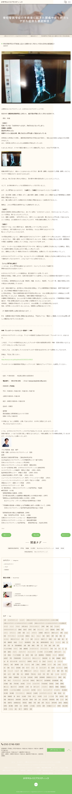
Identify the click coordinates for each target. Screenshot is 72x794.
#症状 (62, 548)
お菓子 (48, 671)
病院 (61, 680)
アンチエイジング (17, 680)
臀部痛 (61, 684)
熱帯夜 (59, 706)
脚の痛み (51, 684)
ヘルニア (17, 671)
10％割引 (40, 696)
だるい (32, 668)
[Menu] (69, 2)
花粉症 (15, 642)
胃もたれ (48, 703)
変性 (62, 671)
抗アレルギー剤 (13, 661)
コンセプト (22, 620)
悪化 (55, 664)
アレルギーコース (26, 658)
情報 (61, 633)
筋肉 (5, 674)
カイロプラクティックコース (46, 693)
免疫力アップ (44, 639)
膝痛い (33, 645)
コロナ (46, 629)
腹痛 (39, 703)
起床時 (52, 668)
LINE (39, 699)
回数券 (59, 677)
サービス (6, 626)
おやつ (9, 674)
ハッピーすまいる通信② (15, 690)
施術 (50, 645)
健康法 (9, 652)
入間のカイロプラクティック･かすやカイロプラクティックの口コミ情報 (42, 620)
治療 (25, 645)
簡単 (66, 696)
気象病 (30, 703)
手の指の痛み (44, 684)
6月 (4, 668)
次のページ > (65, 535)
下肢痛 (56, 684)
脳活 (11, 684)
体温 (57, 636)
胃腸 (5, 703)
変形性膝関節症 (18, 645)
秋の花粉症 (64, 690)
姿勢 (43, 703)
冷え (22, 674)
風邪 (32, 639)
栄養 (31, 709)
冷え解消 (35, 693)
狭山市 (25, 629)
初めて (9, 680)
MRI (21, 671)
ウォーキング (59, 668)
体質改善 (27, 674)
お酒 (22, 664)
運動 (61, 636)
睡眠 (59, 639)
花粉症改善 (18, 699)
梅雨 (57, 699)
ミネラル (11, 709)
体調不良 (10, 703)
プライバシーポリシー (34, 626)
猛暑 (5, 652)
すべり (53, 671)
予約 (57, 696)
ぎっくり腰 (23, 677)
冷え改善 (24, 696)
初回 (5, 680)
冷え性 (39, 674)
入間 (5, 620)
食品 (52, 674)
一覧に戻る (36, 535)
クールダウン (57, 690)
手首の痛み (16, 684)
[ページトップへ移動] (69, 750)
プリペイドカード (44, 649)
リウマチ (29, 684)
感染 (23, 639)
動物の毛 (51, 687)
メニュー (12, 626)
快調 (33, 664)
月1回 (46, 645)
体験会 (9, 655)
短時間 (65, 668)
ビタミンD (60, 661)
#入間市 (33, 548)
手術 (34, 642)
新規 (64, 677)
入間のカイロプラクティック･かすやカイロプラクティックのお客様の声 (50, 623)
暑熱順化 (66, 703)
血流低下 (6, 658)
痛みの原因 (65, 706)
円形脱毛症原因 (17, 658)
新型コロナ (47, 633)
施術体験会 (41, 655)
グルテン (15, 652)
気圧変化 (25, 703)
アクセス (18, 626)
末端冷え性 (29, 693)
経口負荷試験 (55, 680)
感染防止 (28, 636)
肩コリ (12, 668)
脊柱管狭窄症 (28, 642)
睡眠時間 (10, 642)
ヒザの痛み (32, 706)
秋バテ (27, 668)
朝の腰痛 (12, 693)
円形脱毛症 (48, 655)
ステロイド (34, 633)
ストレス (55, 655)
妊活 (51, 626)
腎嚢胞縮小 (62, 687)
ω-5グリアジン (22, 661)
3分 (64, 693)
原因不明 (6, 690)
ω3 (55, 661)
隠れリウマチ (14, 687)
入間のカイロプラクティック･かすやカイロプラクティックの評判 (18, 623)
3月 (41, 645)
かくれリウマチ (36, 684)
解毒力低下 (61, 655)
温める (18, 696)
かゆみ (59, 664)
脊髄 (18, 674)
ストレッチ (10, 671)
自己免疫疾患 (47, 680)
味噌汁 (50, 639)
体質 (62, 629)
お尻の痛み (30, 677)
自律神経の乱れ (17, 703)
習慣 (5, 642)
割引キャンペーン (36, 658)
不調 (35, 703)
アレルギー (57, 626)
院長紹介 (6, 570)
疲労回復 (18, 668)
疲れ (16, 709)
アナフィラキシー (12, 636)
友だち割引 (45, 699)
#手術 (22, 548)
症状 (9, 645)
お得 (36, 655)
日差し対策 (25, 699)
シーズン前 (51, 696)
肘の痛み (23, 684)
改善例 (36, 677)
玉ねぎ (44, 661)
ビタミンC (37, 639)
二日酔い (38, 664)
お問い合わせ (25, 626)
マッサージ (58, 642)
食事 (53, 636)
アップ (27, 639)
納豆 (12, 664)
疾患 (5, 636)
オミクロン (6, 639)
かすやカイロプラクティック (10, 629)
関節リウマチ (39, 680)
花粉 (58, 645)
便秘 (5, 696)
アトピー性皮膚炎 (17, 655)
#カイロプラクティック (41, 552)
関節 (38, 645)
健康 (34, 629)
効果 (54, 645)
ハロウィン (35, 671)
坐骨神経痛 (42, 677)
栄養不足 (26, 709)
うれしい (38, 636)
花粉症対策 (44, 658)
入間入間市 (21, 687)
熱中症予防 (54, 703)
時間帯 (16, 706)
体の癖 (5, 709)
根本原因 (26, 706)
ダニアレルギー (43, 668)
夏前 (66, 699)
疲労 (23, 668)
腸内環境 (17, 664)
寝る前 (59, 693)
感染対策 (52, 629)
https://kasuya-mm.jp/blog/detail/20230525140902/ (17, 359)
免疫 (44, 636)
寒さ (66, 671)
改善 (14, 674)
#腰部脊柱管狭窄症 (13, 548)
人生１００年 (26, 680)
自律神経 (44, 664)
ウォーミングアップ (47, 690)
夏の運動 (11, 706)
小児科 (27, 687)
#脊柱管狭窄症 (28, 552)
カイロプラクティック (13, 620)
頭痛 (8, 668)
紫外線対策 (52, 699)
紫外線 (31, 699)
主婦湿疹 (41, 633)
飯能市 (20, 629)
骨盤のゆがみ (11, 699)
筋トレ (34, 696)
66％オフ (35, 661)
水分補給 (6, 684)
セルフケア (63, 674)
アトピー (21, 642)
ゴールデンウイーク (34, 649)
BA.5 (59, 649)
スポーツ (39, 690)
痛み (38, 642)
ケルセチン (50, 661)
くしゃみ (57, 674)
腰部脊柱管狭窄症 (45, 642)
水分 (21, 706)
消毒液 (57, 629)
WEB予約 (61, 696)
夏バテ (20, 709)
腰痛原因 (26, 649)
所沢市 (30, 629)
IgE (4, 661)
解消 (64, 642)
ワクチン (16, 649)
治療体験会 (16, 677)
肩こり (52, 642)
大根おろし (6, 664)
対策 (36, 699)
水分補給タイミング (51, 706)
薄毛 (11, 658)
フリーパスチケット (20, 693)
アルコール (27, 664)
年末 (44, 674)
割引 (48, 674)
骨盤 (5, 699)
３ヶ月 (45, 696)
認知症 (27, 655)
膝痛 (29, 645)
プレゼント (42, 671)
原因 (5, 645)
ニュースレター (26, 690)
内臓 (21, 649)
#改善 (57, 548)
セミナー (50, 664)
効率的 (5, 706)
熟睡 (55, 693)
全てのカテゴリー (9, 564)
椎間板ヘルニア (27, 671)
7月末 (51, 649)
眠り (63, 639)
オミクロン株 (21, 636)
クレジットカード (31, 652)
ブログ (2, 528)
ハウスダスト (44, 687)
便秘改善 (10, 696)
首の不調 (33, 690)
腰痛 (47, 626)
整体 (53, 658)
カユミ (28, 633)
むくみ (61, 699)
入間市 (42, 626)
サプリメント (13, 633)
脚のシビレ (6, 687)
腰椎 (58, 671)
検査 (32, 655)
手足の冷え (33, 674)
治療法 (10, 677)
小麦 (5, 655)
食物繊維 (58, 658)
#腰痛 (27, 548)
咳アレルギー (37, 687)
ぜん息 (66, 633)
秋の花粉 (6, 693)
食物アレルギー (55, 633)
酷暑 (44, 706)
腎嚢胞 (56, 687)
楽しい (33, 636)
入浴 (55, 639)
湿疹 (24, 633)
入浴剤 (19, 633)
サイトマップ (58, 773)
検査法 (5, 677)
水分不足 (39, 706)
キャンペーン (40, 629)
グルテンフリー (22, 652)
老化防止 (33, 680)
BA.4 (55, 649)
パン (64, 652)
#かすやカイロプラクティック (45, 548)
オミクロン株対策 (48, 652)
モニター (65, 664)
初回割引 (30, 661)
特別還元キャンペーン (51, 677)
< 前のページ (6, 535)
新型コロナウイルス (15, 639)
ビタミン (6, 633)
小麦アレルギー (57, 652)
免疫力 (48, 636)
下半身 (29, 696)
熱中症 (60, 703)
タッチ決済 (40, 652)
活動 (5, 671)
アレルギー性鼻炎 (8, 649)
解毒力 (63, 658)
